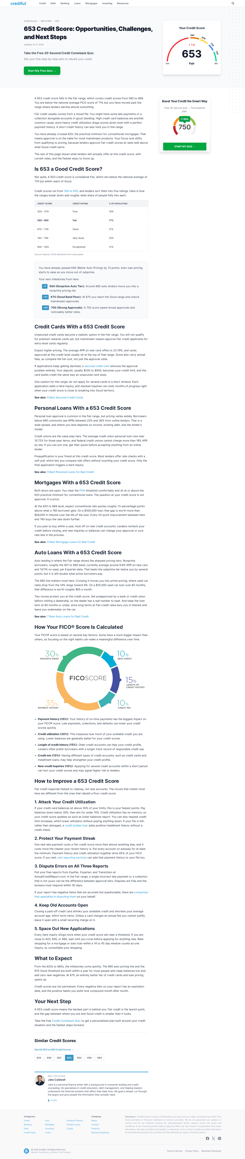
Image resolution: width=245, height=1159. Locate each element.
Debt (26, 1128)
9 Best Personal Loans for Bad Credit (70, 472)
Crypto (70, 1128)
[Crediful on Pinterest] (219, 1138)
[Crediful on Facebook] (207, 1138)
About (94, 1120)
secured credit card (96, 366)
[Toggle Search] (233, 3)
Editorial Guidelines (100, 1132)
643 (39, 1057)
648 (49, 1057)
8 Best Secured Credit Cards (65, 397)
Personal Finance (75, 1120)
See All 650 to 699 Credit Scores (54, 1049)
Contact (95, 1124)
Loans (48, 1132)
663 (99, 1057)
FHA (82, 490)
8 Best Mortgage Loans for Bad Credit (71, 542)
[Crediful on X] (213, 1138)
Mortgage (49, 1124)
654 (79, 1057)
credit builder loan (76, 825)
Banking (28, 1124)
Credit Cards (30, 1132)
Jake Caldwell (56, 1079)
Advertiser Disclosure (211, 1151)
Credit (27, 1120)
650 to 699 (46, 21)
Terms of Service (174, 1151)
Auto (47, 1120)
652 (59, 1057)
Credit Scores (31, 21)
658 (89, 1057)
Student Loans (73, 1124)
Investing (49, 1128)
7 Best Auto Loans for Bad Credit (68, 616)
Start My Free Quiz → (42, 70)
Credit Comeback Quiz (66, 1020)
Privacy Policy (192, 1151)
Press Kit (95, 1128)
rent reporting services (72, 857)
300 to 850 (71, 191)
